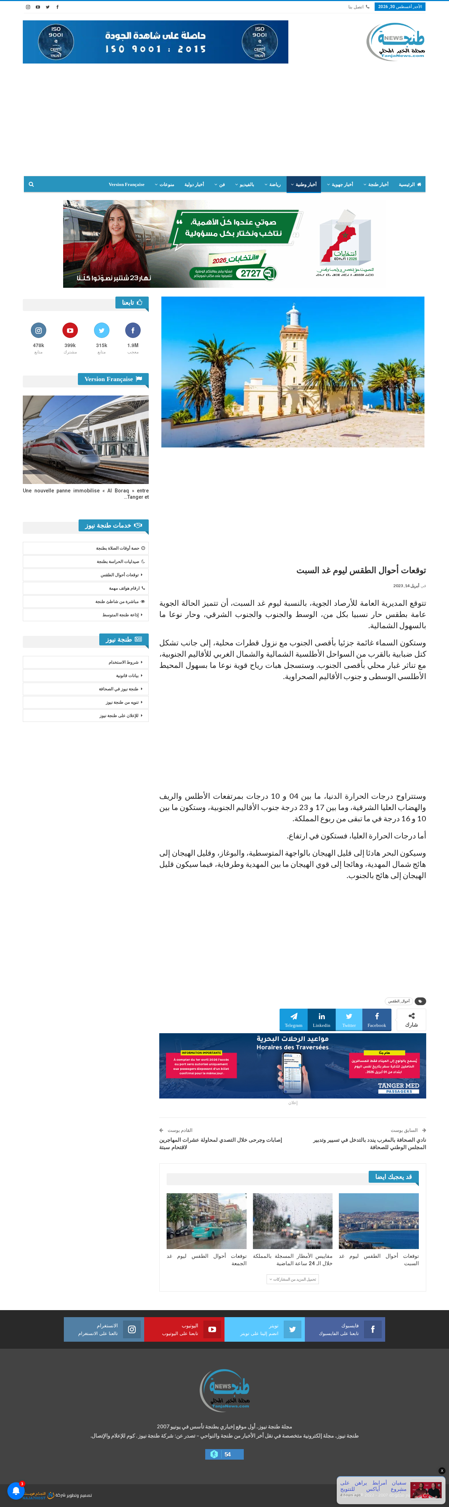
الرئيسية (407, 184)
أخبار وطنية (306, 184)
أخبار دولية (194, 184)
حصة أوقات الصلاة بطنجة (117, 548)
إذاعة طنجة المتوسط (120, 614)
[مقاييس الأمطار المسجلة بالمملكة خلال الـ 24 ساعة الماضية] (293, 1221)
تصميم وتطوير (79, 1495)
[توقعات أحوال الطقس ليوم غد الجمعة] (207, 1221)
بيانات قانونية (127, 675)
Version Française (127, 184)
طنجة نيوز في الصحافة (119, 688)
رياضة (275, 184)
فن (222, 184)
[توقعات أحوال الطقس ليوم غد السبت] (379, 1221)
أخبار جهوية (342, 184)
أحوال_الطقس (399, 1001)
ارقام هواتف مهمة (124, 588)
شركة (60, 1495)
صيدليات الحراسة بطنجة (118, 561)
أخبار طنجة (378, 184)
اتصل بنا (356, 6)
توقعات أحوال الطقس (120, 574)
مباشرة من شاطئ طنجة (117, 601)
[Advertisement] (224, 116)
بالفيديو (247, 184)
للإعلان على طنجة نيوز (119, 715)
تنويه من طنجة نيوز (122, 702)
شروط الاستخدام (124, 662)
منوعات (167, 184)
